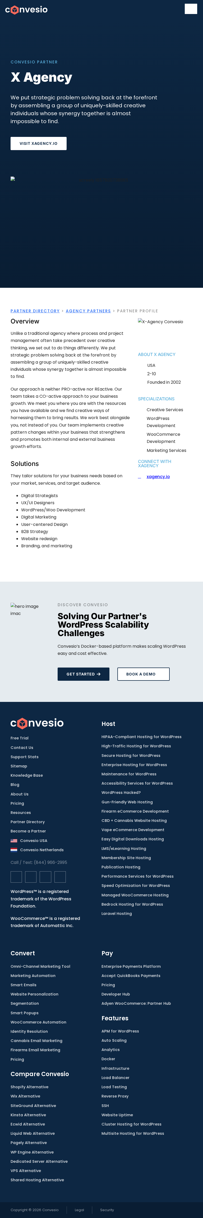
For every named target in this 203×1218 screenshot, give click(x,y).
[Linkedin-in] (45, 877)
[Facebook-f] (16, 877)
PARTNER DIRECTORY (35, 311)
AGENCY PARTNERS (88, 311)
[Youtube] (60, 877)
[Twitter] (30, 877)
